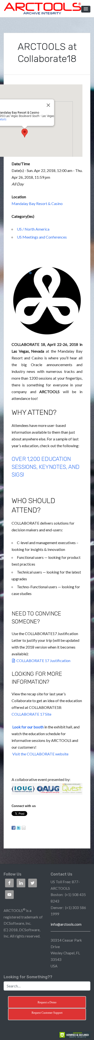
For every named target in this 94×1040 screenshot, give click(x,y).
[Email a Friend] (24, 828)
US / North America (33, 229)
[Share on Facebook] (13, 828)
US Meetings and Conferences (42, 237)
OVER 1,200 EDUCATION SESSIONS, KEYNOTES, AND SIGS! (46, 467)
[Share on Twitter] (18, 828)
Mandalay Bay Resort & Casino (37, 203)
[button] (85, 9)
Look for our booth (28, 727)
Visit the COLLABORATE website (40, 754)
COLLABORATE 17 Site (31, 714)
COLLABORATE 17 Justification (43, 660)
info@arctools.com (66, 924)
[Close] (48, 105)
